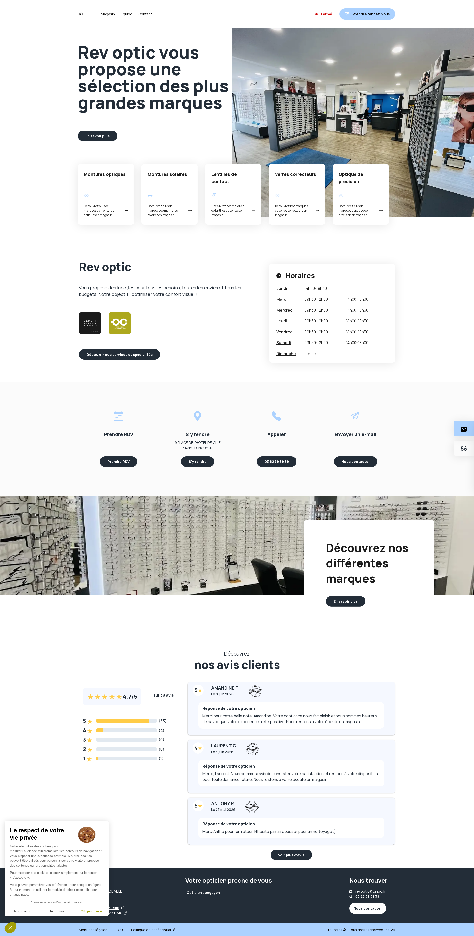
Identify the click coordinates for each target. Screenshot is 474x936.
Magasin (108, 14)
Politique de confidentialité (153, 929)
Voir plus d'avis (291, 855)
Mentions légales (93, 929)
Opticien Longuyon (203, 892)
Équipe (126, 14)
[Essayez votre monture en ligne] (464, 448)
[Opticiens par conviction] (120, 323)
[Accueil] (82, 14)
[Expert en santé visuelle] (90, 323)
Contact (145, 14)
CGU (119, 929)
